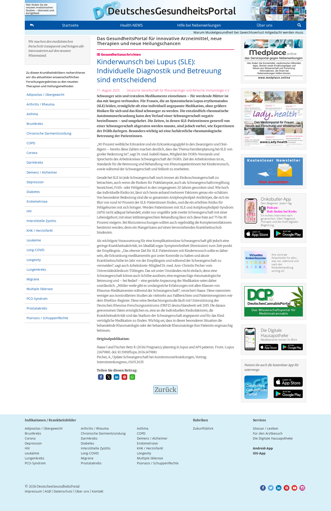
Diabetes (33, 192)
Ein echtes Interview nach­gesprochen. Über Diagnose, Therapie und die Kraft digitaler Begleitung (280, 220)
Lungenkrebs (36, 269)
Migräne (33, 279)
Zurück (165, 390)
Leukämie (34, 240)
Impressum (33, 491)
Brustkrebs (35, 123)
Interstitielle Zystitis (41, 221)
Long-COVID (35, 250)
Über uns (264, 25)
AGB (48, 491)
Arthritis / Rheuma (40, 104)
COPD (31, 143)
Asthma (32, 114)
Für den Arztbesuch (268, 433)
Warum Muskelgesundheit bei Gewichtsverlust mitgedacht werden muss (241, 32)
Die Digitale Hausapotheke (273, 438)
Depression (35, 182)
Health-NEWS (131, 25)
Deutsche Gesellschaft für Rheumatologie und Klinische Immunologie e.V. (178, 90)
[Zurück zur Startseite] (165, 10)
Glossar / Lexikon (265, 428)
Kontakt (97, 491)
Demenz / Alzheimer (42, 172)
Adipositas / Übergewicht (45, 94)
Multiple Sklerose (40, 289)
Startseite (70, 25)
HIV (29, 211)
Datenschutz (63, 491)
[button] (101, 377)
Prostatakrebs (37, 308)
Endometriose (37, 201)
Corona (32, 153)
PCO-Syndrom (37, 298)
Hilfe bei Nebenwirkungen (199, 25)
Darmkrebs (35, 162)
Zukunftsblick (203, 428)
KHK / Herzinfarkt (40, 230)
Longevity (34, 260)
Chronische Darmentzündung (49, 133)
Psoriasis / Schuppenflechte (47, 318)
